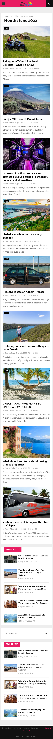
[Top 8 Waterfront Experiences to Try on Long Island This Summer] (10, 604)
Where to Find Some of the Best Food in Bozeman (33, 557)
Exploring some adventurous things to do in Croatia (26, 348)
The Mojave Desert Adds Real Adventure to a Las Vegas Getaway (31, 573)
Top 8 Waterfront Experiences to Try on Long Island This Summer (33, 602)
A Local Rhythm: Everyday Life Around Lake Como (31, 616)
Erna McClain (10, 353)
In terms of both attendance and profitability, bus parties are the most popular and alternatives (25, 177)
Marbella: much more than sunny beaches (22, 236)
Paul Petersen (10, 68)
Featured (7, 140)
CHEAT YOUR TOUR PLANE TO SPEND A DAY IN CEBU (22, 405)
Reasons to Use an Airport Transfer (24, 292)
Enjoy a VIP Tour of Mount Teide (23, 119)
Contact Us (19, 736)
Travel (6, 28)
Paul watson (9, 123)
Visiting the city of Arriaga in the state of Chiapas (26, 524)
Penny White (9, 295)
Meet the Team (31, 736)
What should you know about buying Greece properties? (25, 463)
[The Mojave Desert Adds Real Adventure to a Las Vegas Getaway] (10, 573)
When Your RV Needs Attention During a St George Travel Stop (32, 587)
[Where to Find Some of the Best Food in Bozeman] (10, 559)
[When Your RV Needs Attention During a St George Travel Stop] (10, 589)
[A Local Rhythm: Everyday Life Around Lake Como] (10, 618)
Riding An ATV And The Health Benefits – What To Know (21, 63)
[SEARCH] (46, 633)
